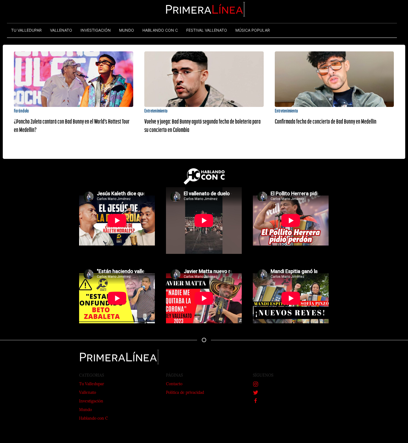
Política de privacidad (185, 393)
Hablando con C (93, 419)
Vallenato (87, 393)
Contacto (174, 384)
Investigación (91, 401)
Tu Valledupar (91, 384)
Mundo (85, 410)
